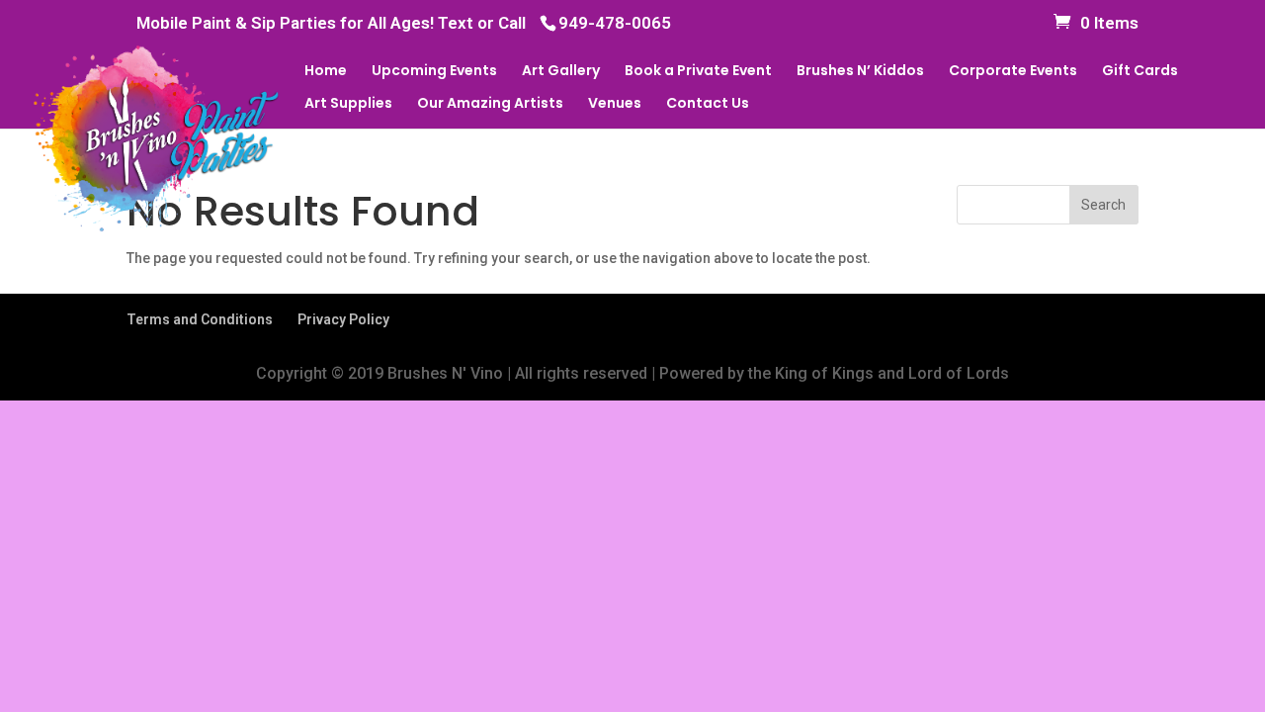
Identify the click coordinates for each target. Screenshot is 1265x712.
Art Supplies (348, 104)
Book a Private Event (698, 71)
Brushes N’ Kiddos (860, 71)
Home (325, 71)
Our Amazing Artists (490, 104)
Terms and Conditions (199, 319)
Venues (614, 104)
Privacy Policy (343, 319)
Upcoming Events (434, 71)
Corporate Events (1013, 71)
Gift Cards (1140, 71)
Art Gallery (561, 71)
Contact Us (707, 104)
